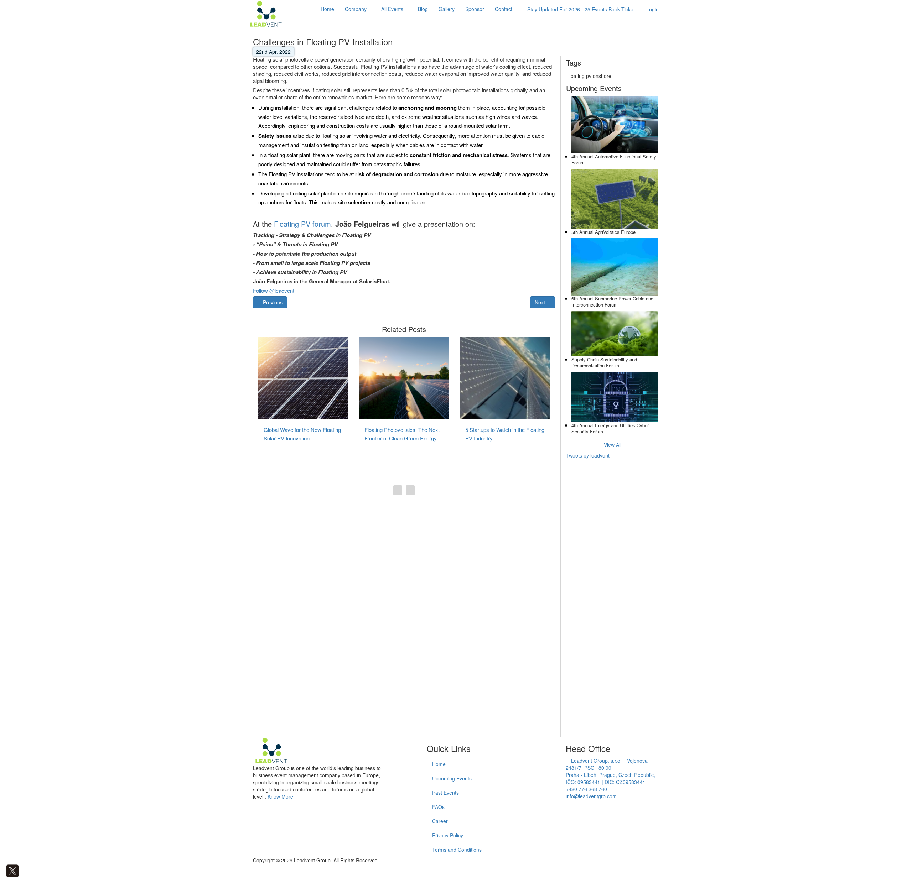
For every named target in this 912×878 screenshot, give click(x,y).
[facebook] (2, 870)
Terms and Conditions (457, 849)
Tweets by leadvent (588, 455)
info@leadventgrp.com (591, 796)
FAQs (438, 806)
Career (440, 821)
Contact (503, 8)
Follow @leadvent (273, 290)
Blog (423, 8)
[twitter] (12, 870)
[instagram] (28, 870)
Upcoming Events (452, 778)
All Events (392, 8)
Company (356, 8)
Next (540, 302)
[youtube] (34, 870)
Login (652, 9)
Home (327, 8)
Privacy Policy (447, 835)
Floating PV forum (302, 224)
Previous (272, 302)
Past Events (445, 792)
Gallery (447, 8)
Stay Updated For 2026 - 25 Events (581, 9)
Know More (280, 796)
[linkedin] (23, 870)
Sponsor (474, 8)
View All (612, 444)
